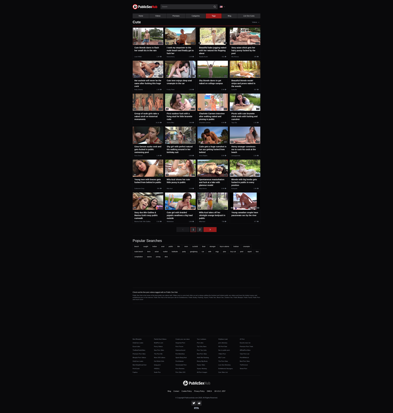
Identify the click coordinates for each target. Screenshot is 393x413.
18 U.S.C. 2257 (219, 391)
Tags (214, 16)
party (184, 251)
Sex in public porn (224, 350)
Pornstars (176, 16)
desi (166, 257)
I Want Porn (222, 354)
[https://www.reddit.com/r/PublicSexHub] (199, 403)
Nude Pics (157, 372)
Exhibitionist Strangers (225, 368)
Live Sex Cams (248, 16)
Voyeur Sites (201, 365)
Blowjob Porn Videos (139, 357)
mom (186, 246)
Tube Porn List (244, 354)
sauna (149, 257)
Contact (176, 391)
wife (209, 251)
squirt (250, 251)
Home (141, 16)
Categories (196, 16)
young (158, 257)
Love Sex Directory (224, 365)
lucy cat (233, 251)
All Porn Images (202, 372)
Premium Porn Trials (246, 346)
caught (145, 246)
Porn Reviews (180, 368)
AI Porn (242, 339)
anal (162, 246)
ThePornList (244, 365)
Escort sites (136, 346)
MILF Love (221, 357)
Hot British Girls (159, 361)
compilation (138, 257)
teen (148, 251)
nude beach (138, 251)
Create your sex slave (183, 339)
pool (241, 251)
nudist (165, 251)
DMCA (209, 391)
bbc (178, 246)
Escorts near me (245, 343)
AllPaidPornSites (245, 350)
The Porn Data (223, 361)
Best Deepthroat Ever (140, 365)
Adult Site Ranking (203, 357)
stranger (213, 246)
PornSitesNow (180, 354)
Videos (157, 16)
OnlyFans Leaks (138, 343)
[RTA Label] (196, 408)
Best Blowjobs (137, 339)
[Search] (215, 6)
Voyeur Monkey (202, 368)
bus (257, 251)
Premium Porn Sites (139, 354)
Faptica (135, 372)
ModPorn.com (158, 343)
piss (224, 251)
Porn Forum (179, 346)
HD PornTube (222, 346)
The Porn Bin (158, 354)
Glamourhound (180, 350)
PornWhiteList (244, 357)
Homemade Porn (181, 365)
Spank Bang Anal (181, 357)
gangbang (193, 251)
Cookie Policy (187, 391)
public (171, 246)
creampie (246, 246)
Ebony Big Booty (202, 361)
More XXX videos (159, 357)
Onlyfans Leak (223, 339)
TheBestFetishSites (139, 350)
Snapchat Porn (180, 343)
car (203, 251)
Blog (229, 16)
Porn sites (200, 343)
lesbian (236, 246)
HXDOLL (157, 368)
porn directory (222, 343)
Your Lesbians (201, 339)
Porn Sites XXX (180, 372)
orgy (217, 251)
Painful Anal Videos (160, 339)
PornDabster (180, 361)
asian (157, 251)
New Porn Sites (159, 350)
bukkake (175, 251)
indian (154, 246)
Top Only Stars (201, 346)
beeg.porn (157, 365)
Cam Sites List (223, 372)
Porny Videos (158, 346)
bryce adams (224, 246)
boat (203, 246)
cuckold (195, 246)
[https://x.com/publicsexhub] (193, 403)
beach (136, 246)
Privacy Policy (199, 391)
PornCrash (136, 368)
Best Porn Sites (202, 354)
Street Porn (243, 368)
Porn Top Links (202, 350)
